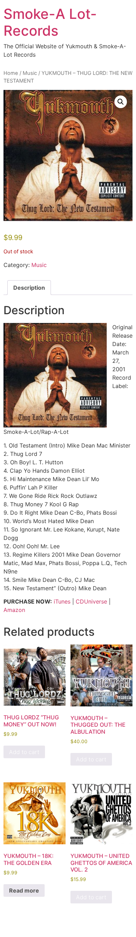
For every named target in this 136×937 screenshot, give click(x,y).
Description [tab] (29, 287)
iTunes (62, 601)
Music (30, 73)
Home (10, 73)
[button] (120, 102)
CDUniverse (91, 601)
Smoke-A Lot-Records (50, 22)
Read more (24, 890)
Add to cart (24, 751)
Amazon (14, 609)
